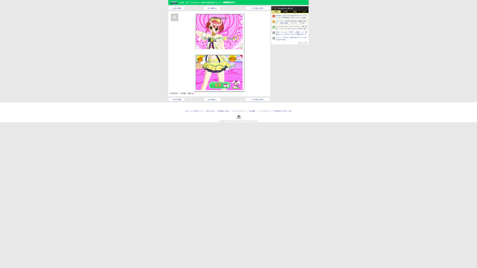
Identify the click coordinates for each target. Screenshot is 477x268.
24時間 (285, 12)
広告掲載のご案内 (223, 111)
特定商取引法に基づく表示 (283, 111)
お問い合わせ (210, 111)
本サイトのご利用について (194, 111)
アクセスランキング (285, 8)
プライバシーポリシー (239, 111)
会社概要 (252, 111)
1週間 (295, 12)
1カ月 (304, 12)
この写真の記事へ (258, 8)
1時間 (276, 12)
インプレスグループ (264, 111)
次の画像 (211, 8)
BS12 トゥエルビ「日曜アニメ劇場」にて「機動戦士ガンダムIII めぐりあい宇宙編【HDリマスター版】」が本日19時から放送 (292, 34)
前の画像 (177, 8)
